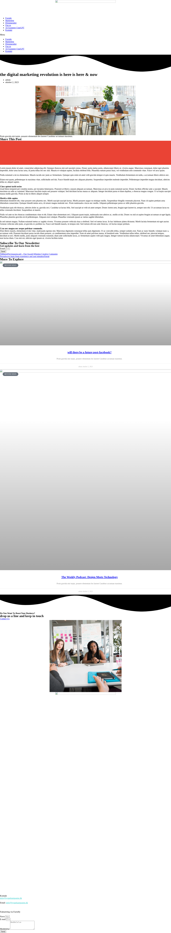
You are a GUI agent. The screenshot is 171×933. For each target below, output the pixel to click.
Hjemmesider (11, 23)
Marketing (9, 20)
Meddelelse (5, 929)
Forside (8, 18)
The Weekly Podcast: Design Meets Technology (89, 577)
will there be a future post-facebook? (89, 352)
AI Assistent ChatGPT (14, 28)
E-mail (3, 919)
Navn (2, 916)
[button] (85, 35)
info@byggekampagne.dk (11, 898)
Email (2, 248)
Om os (8, 25)
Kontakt (8, 30)
